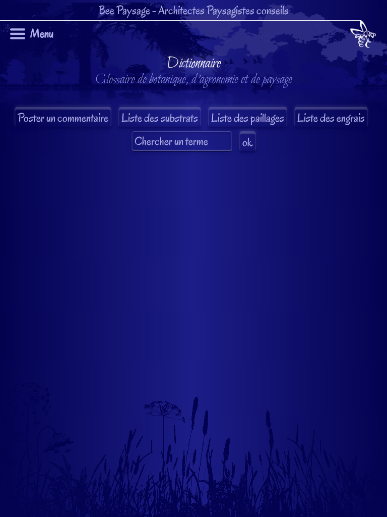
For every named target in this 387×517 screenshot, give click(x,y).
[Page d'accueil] (363, 36)
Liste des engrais (331, 118)
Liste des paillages (247, 118)
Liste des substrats (159, 118)
